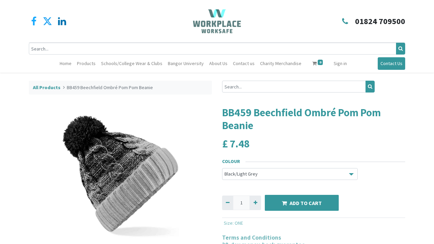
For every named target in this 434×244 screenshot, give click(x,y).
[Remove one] (227, 203)
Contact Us (391, 63)
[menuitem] (65, 63)
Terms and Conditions (251, 237)
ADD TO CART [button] (306, 203)
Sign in (340, 63)
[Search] (400, 49)
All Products (46, 87)
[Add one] (255, 203)
